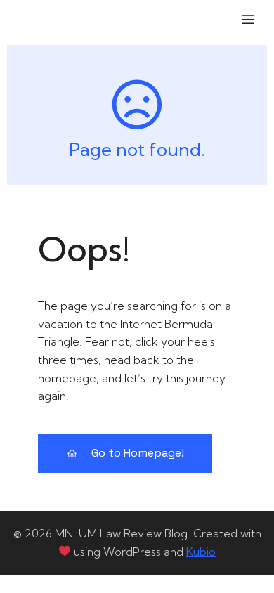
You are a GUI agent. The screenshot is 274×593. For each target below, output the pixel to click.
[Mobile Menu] (248, 19)
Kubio (201, 552)
